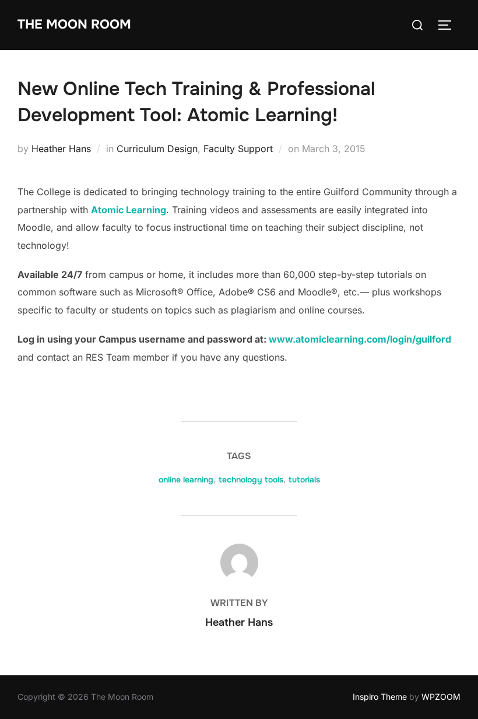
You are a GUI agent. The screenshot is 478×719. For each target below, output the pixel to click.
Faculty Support (238, 148)
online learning (186, 479)
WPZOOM (441, 697)
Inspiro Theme (380, 697)
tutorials (304, 479)
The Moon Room (74, 24)
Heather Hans (61, 148)
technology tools (251, 479)
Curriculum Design (157, 148)
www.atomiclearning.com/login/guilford (360, 339)
